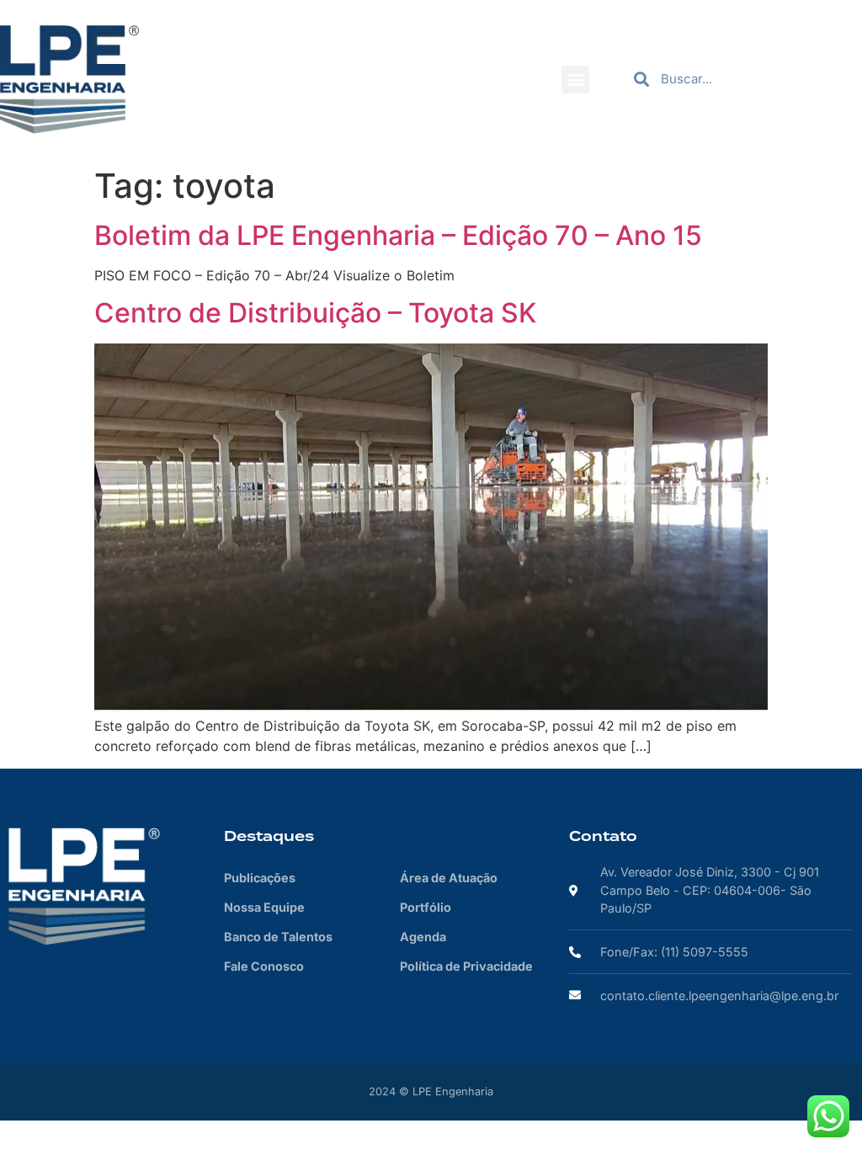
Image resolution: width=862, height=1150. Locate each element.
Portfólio (425, 907)
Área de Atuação (449, 877)
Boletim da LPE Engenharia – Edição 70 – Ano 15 (398, 235)
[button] (575, 79)
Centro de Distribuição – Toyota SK (315, 312)
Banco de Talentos (278, 936)
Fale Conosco (264, 966)
